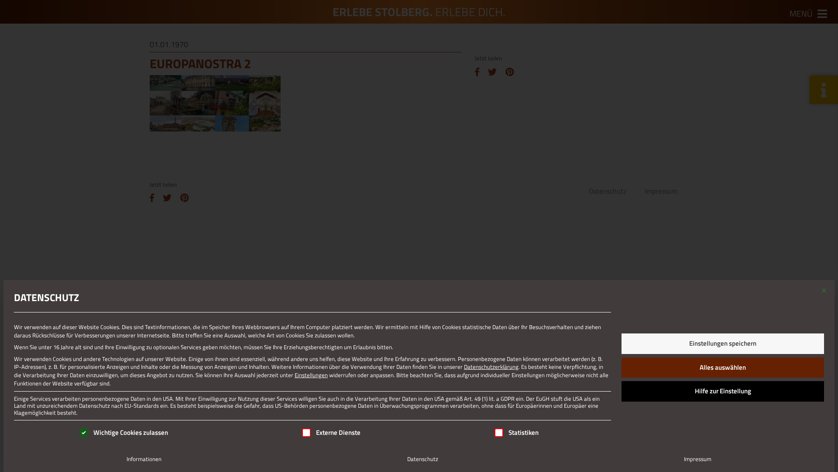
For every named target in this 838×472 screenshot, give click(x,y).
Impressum (697, 459)
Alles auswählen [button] (723, 367)
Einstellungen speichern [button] (722, 343)
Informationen (144, 459)
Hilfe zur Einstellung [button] (723, 391)
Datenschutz (422, 459)
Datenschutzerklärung (491, 366)
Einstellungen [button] (311, 375)
